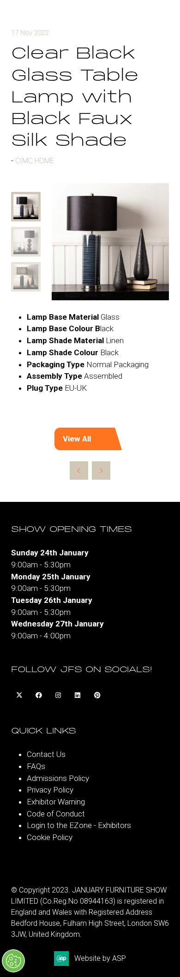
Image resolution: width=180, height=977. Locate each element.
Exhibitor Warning (56, 801)
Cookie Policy (49, 837)
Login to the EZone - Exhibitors (79, 825)
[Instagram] (58, 695)
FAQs (36, 766)
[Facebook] (38, 695)
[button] (90, 439)
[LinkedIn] (77, 695)
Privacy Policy (50, 789)
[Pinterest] (97, 695)
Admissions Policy (58, 778)
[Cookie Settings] (13, 960)
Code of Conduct (56, 813)
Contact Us (46, 754)
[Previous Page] (79, 470)
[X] (19, 695)
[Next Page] (101, 470)
